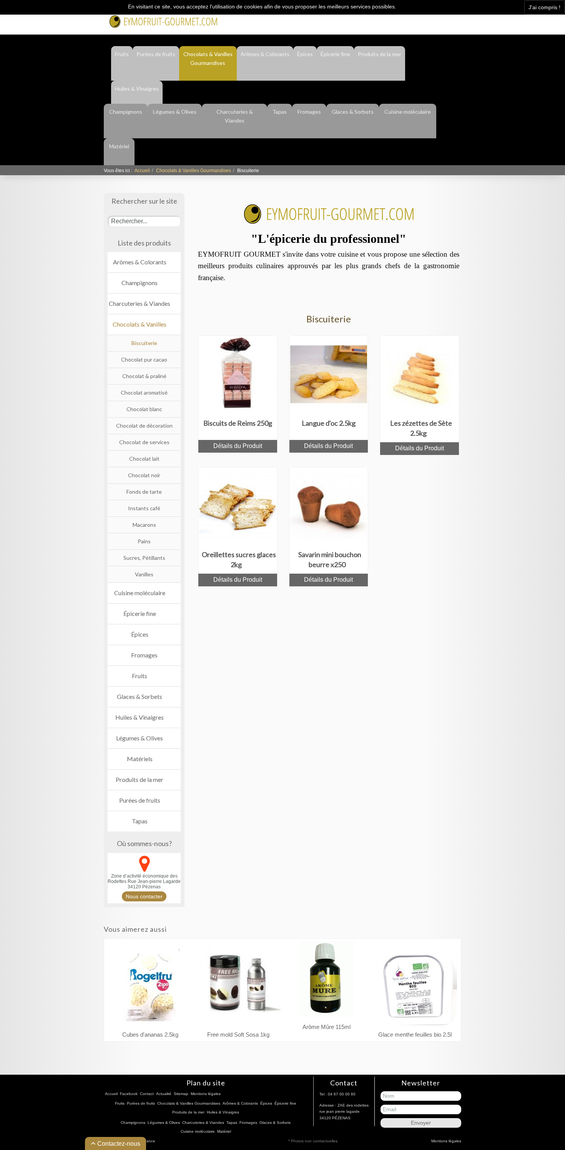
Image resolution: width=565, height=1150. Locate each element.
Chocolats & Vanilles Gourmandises (208, 58)
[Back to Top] (545, 1110)
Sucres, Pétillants (144, 557)
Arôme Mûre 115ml (326, 1027)
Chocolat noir (144, 475)
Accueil (142, 170)
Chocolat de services (144, 442)
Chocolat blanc (144, 409)
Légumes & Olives (174, 111)
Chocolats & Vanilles (139, 324)
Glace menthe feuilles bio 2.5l (415, 1034)
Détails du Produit (237, 446)
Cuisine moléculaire (407, 111)
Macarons (144, 524)
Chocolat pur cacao (144, 359)
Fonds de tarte (144, 491)
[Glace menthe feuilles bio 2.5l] (414, 984)
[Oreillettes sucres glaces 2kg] (237, 505)
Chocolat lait (144, 458)
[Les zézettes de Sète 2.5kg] (419, 373)
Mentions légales (206, 1094)
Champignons (125, 111)
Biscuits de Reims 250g (237, 423)
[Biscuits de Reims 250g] (237, 373)
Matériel (119, 146)
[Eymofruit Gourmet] (163, 21)
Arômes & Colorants (265, 54)
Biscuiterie (144, 343)
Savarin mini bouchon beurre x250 (329, 559)
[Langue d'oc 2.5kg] (328, 373)
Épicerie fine (335, 54)
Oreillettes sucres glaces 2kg (239, 559)
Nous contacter (144, 896)
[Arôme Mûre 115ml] (326, 980)
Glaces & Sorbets (353, 111)
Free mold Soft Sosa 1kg (238, 1034)
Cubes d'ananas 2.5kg (150, 1034)
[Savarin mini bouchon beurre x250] (328, 505)
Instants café (144, 508)
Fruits (122, 54)
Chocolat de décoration (144, 425)
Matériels (140, 758)
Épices (305, 54)
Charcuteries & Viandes (234, 116)
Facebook (381, 20)
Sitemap (181, 1094)
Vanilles (144, 574)
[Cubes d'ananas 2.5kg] (150, 984)
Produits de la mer (379, 54)
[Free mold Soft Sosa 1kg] (238, 984)
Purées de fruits (155, 54)
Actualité (440, 20)
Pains (144, 541)
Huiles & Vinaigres (137, 88)
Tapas (280, 111)
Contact (411, 20)
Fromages (309, 111)
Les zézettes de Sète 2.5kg (421, 428)
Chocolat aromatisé (144, 392)
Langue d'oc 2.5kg (329, 423)
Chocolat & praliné (144, 376)
